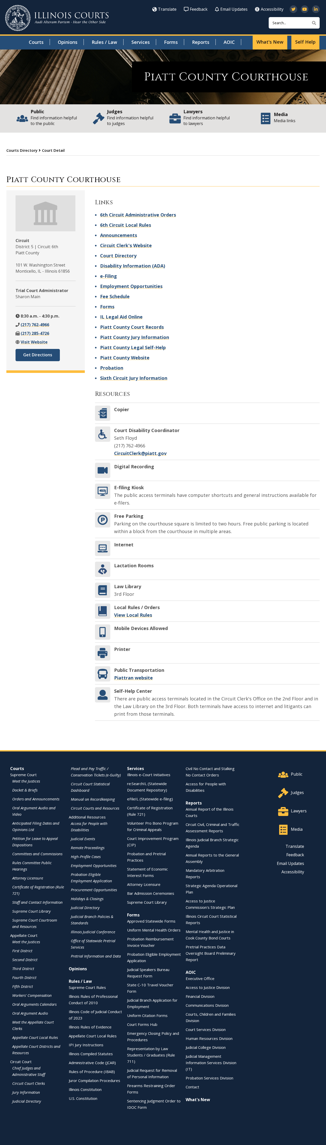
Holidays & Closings (87, 898)
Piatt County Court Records (132, 327)
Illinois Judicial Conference (93, 931)
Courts (36, 42)
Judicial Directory (26, 1101)
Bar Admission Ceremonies (150, 893)
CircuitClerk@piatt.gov (140, 453)
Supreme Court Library (31, 911)
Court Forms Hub (142, 1024)
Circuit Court (21, 1061)
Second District (24, 959)
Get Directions (37, 355)
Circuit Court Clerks (28, 1083)
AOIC (229, 42)
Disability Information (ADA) (132, 266)
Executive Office (200, 978)
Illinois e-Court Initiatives (148, 774)
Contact (192, 1086)
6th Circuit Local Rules (125, 225)
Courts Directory (21, 150)
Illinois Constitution (85, 1089)
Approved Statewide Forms (151, 921)
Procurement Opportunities (94, 889)
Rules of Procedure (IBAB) (92, 1071)
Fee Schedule (115, 296)
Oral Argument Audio (30, 1013)
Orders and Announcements (35, 798)
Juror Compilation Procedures (94, 1080)
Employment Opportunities (131, 286)
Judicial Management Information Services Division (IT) (211, 1063)
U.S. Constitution (83, 1098)
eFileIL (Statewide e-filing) (150, 798)
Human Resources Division (209, 1038)
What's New (269, 42)
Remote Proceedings (87, 847)
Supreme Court (23, 774)
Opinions (67, 42)
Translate (167, 9)
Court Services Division (206, 1029)
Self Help (305, 42)
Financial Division (200, 996)
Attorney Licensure (27, 877)
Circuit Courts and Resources (95, 808)
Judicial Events (83, 838)
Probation (111, 368)
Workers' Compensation (32, 995)
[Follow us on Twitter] (293, 9)
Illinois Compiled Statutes (91, 1053)
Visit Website (34, 342)
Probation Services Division (209, 1077)
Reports (200, 42)
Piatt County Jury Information (134, 337)
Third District (23, 968)
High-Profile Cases (86, 856)
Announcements (118, 235)
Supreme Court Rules (87, 987)
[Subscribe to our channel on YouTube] (304, 9)
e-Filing (108, 276)
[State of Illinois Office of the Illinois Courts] (56, 18)
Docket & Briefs (24, 789)
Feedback (199, 9)
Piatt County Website (125, 358)
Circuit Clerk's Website (126, 245)
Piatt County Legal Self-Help (133, 347)
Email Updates (234, 9)
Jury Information (26, 1092)
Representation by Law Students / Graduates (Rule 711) (151, 1055)
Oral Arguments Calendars (34, 1004)
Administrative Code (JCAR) (92, 1062)
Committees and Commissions (37, 853)
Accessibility (272, 9)
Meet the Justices (26, 781)
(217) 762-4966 (35, 325)
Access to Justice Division (208, 987)
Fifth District (22, 986)
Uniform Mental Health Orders (154, 930)
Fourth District (24, 977)
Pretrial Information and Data (96, 956)
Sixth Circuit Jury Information (133, 378)
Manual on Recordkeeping (93, 799)
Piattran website (133, 678)
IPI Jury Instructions (86, 1044)
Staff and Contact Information (37, 902)
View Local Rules (133, 615)
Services (140, 42)
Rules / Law (104, 42)
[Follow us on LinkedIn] (316, 9)
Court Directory (118, 256)
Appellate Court (23, 935)
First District (22, 950)
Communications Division (207, 1005)
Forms (171, 42)
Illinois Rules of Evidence (90, 1026)
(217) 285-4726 (35, 333)
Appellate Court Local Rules (35, 1037)
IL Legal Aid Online (121, 317)
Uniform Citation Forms (147, 1015)
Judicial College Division (206, 1047)
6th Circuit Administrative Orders (138, 215)
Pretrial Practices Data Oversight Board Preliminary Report (211, 953)
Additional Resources (87, 817)
